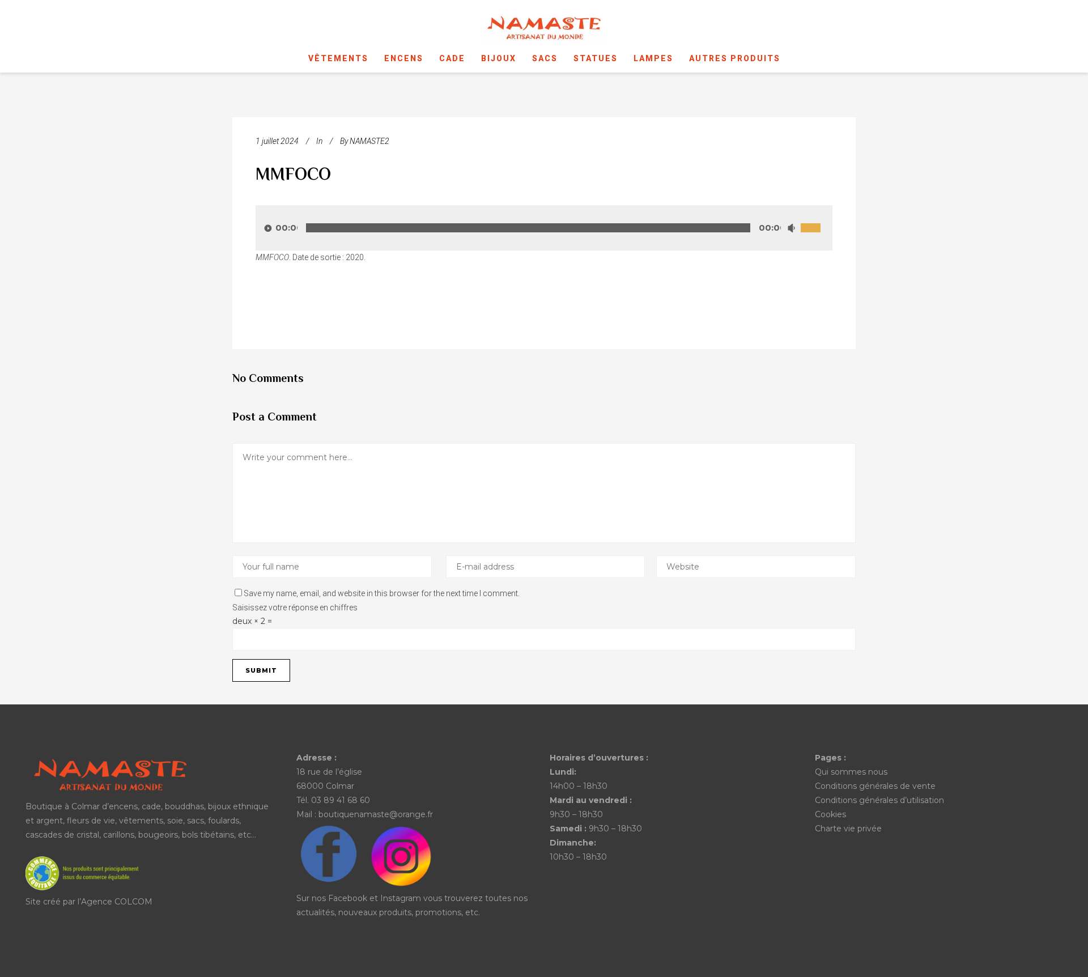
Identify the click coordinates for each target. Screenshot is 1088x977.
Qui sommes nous (851, 772)
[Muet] (791, 228)
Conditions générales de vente (875, 786)
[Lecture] (268, 228)
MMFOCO (293, 175)
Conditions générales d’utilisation (879, 800)
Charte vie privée (848, 828)
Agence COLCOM (116, 902)
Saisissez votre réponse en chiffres (295, 607)
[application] (544, 227)
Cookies (830, 814)
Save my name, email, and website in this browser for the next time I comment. (382, 593)
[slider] (816, 215)
